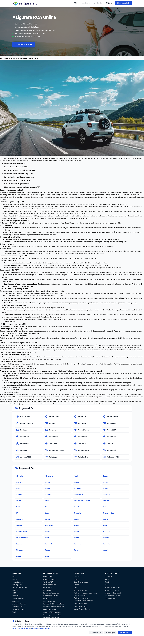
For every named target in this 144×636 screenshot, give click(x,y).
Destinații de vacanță (112, 590)
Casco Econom (17, 582)
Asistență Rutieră (18, 598)
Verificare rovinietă (49, 585)
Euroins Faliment (110, 598)
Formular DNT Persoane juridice (54, 607)
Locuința (85, 3)
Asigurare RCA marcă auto (52, 612)
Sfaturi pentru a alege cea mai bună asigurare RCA (22, 187)
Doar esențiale (110, 632)
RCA (75, 3)
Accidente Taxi (17, 607)
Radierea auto (48, 598)
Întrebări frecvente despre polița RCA (17, 184)
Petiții (76, 579)
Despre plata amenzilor (51, 618)
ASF (106, 585)
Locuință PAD (17, 585)
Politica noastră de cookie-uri (41, 628)
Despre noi (77, 576)
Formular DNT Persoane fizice (53, 604)
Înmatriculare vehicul (50, 596)
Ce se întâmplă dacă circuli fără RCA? (17, 180)
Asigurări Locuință (49, 579)
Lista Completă (123, 3)
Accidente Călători (18, 609)
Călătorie (98, 3)
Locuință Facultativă (19, 587)
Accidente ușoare (49, 601)
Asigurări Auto (48, 576)
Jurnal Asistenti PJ (80, 603)
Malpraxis (15, 596)
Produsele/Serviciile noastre (83, 601)
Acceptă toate (124, 632)
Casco (14, 579)
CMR (14, 593)
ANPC (107, 579)
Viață (14, 612)
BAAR (107, 582)
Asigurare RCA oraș (50, 609)
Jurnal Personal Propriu (82, 609)
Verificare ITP (47, 587)
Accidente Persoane (19, 604)
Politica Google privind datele (21, 628)
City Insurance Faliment (113, 596)
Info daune (108, 576)
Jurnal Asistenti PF (80, 606)
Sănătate (15, 601)
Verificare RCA (48, 582)
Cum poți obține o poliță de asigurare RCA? (19, 177)
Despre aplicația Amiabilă (52, 615)
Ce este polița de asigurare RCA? (15, 163)
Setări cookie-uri (96, 632)
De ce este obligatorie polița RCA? (16, 167)
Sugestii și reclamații (81, 582)
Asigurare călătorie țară (113, 593)
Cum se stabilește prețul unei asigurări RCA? (19, 170)
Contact (76, 585)
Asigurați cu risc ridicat (112, 587)
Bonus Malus (47, 590)
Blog (75, 587)
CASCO (109, 3)
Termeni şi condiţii (80, 590)
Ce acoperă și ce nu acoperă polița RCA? (18, 174)
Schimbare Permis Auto (51, 593)
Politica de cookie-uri (81, 598)
